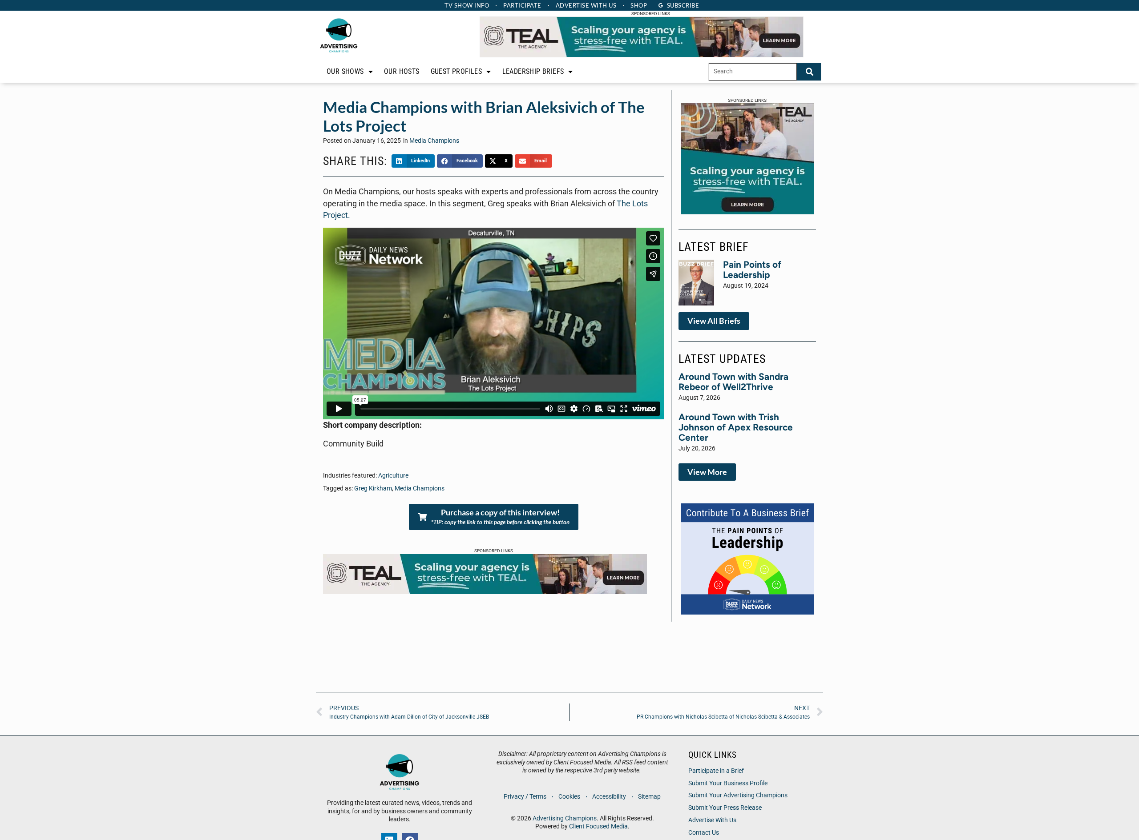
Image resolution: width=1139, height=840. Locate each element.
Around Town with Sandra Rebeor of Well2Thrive (733, 381)
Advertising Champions (565, 818)
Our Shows (345, 71)
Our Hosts (402, 71)
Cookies (569, 796)
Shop (638, 5)
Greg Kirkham (373, 488)
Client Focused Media (598, 826)
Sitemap (649, 796)
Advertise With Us (712, 820)
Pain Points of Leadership (752, 269)
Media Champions (434, 141)
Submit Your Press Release (725, 808)
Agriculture (393, 475)
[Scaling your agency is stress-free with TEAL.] (642, 54)
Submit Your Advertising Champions (738, 795)
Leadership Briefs (533, 71)
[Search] (809, 71)
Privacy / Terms (525, 796)
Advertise (586, 5)
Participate (522, 5)
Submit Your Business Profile (727, 783)
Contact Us (703, 832)
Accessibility (609, 796)
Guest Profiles (456, 71)
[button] (413, 161)
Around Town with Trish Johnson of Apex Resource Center (736, 427)
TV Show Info (466, 5)
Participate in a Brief (716, 771)
